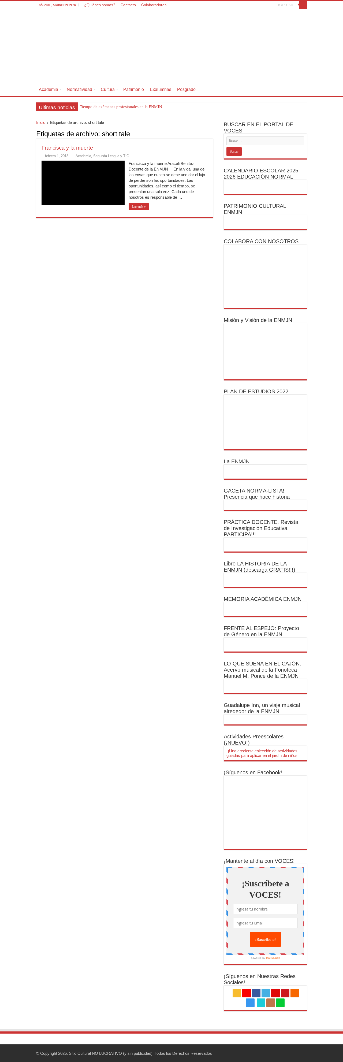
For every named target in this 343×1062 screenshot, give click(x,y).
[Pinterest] (239, 5)
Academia (48, 89)
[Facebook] (229, 5)
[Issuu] (266, 5)
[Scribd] (261, 5)
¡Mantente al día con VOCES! (259, 861)
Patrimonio (133, 89)
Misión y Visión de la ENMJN (258, 320)
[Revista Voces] (171, 46)
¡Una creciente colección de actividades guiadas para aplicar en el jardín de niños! (262, 753)
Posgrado (186, 89)
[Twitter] (234, 5)
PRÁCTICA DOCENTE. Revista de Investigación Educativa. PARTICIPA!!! (261, 528)
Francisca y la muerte (67, 148)
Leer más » (139, 207)
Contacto (128, 5)
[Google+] (224, 5)
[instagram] (254, 5)
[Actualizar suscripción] (211, 133)
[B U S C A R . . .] (303, 5)
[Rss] (219, 5)
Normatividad (79, 89)
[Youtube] (244, 5)
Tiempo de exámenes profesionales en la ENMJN (121, 107)
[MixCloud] (271, 5)
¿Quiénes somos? (99, 5)
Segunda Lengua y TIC (111, 156)
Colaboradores (153, 5)
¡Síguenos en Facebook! (253, 772)
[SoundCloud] (249, 5)
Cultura (108, 89)
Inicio (40, 122)
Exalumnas (160, 89)
